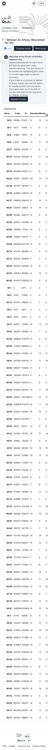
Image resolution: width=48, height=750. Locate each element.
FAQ (4, 746)
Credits (12, 746)
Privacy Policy (39, 746)
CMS (41, 3)
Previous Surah (23, 48)
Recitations (27, 28)
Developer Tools (9, 28)
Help (8, 48)
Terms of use (24, 746)
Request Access (18, 99)
